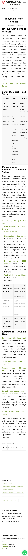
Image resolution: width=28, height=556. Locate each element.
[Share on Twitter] (6, 447)
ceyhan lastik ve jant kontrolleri (8, 492)
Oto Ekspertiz (5, 500)
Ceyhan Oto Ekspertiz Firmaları (19, 495)
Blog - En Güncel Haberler (9, 8)
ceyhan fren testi (20, 486)
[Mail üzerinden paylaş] (24, 447)
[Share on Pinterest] (11, 447)
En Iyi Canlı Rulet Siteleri (14, 20)
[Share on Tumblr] (16, 447)
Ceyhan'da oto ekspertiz (7, 483)
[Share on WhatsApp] (9, 447)
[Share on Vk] (19, 447)
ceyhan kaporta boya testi (8, 489)
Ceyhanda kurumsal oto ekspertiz (9, 486)
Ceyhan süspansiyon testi (8, 497)
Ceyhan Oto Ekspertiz (7, 495)
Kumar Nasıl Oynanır (9, 231)
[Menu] (24, 3)
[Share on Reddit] (22, 447)
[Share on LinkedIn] (14, 447)
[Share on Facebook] (3, 447)
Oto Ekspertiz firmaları (13, 500)
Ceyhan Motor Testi (19, 492)
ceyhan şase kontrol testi (19, 497)
